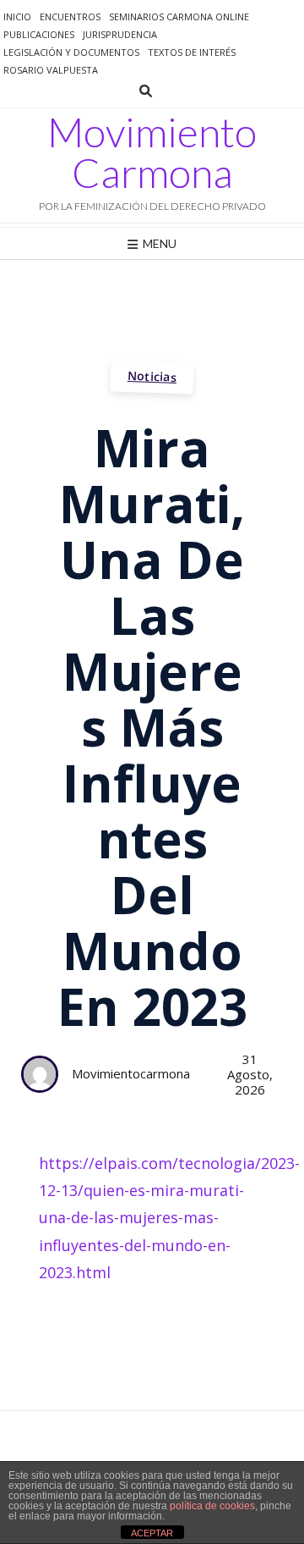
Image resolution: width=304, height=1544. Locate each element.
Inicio (17, 16)
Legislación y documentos (71, 52)
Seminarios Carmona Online (179, 16)
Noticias (152, 376)
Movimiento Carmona (152, 152)
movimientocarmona (131, 1073)
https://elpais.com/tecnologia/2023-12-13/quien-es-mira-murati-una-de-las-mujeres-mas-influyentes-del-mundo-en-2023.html (169, 1218)
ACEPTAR (152, 1533)
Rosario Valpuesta (50, 69)
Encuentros (70, 16)
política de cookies (212, 1506)
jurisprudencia (120, 34)
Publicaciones (38, 34)
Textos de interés (192, 52)
